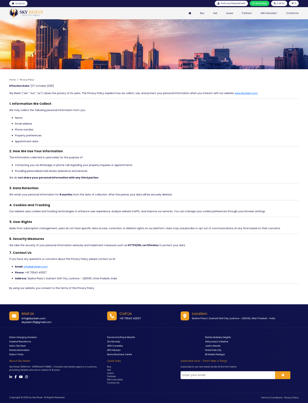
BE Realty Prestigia (215, 354)
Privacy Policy (291, 397)
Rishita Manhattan (19, 350)
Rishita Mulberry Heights (218, 337)
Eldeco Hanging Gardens (23, 337)
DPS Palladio (113, 350)
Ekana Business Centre (119, 354)
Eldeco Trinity (16, 354)
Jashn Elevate (212, 345)
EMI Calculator (269, 13)
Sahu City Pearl (17, 345)
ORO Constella (115, 345)
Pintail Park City (213, 350)
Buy (202, 13)
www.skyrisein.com (246, 93)
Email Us (20, 3)
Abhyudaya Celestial (216, 341)
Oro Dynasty (113, 341)
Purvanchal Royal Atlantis (121, 337)
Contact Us (292, 13)
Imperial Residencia (20, 341)
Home (12, 79)
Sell (215, 13)
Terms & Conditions (272, 397)
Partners (247, 13)
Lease (229, 13)
